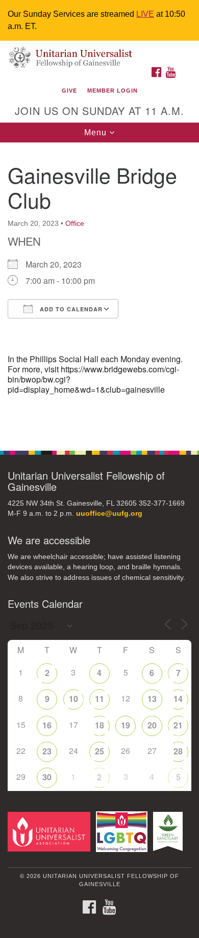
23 (47, 751)
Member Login (112, 90)
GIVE (69, 90)
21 (178, 725)
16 (47, 725)
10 (73, 699)
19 (125, 725)
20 (152, 725)
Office (74, 223)
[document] (99, 290)
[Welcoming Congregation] (123, 831)
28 (178, 751)
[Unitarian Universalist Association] (51, 831)
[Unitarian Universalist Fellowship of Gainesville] (99, 51)
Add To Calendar (70, 309)
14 (178, 699)
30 (47, 777)
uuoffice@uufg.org (109, 513)
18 (99, 725)
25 (99, 751)
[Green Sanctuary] (169, 831)
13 (152, 699)
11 (99, 699)
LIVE (145, 14)
